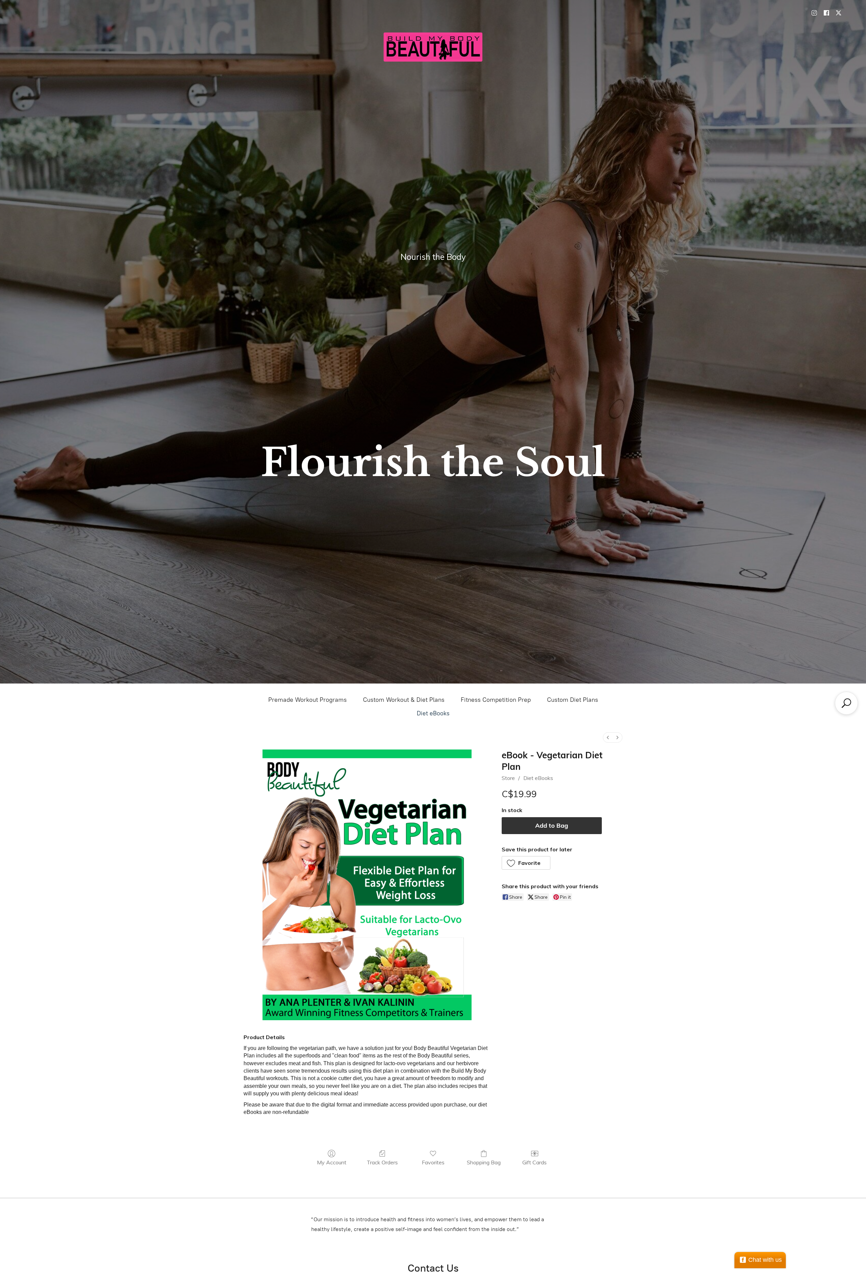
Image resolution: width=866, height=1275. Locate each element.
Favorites (433, 1162)
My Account (331, 1162)
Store (508, 778)
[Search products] (846, 703)
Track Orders (382, 1162)
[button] (526, 863)
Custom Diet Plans (572, 699)
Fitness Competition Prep (496, 699)
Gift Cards (534, 1162)
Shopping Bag (484, 1162)
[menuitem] (608, 737)
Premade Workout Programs (307, 699)
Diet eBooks (433, 713)
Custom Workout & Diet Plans (404, 699)
